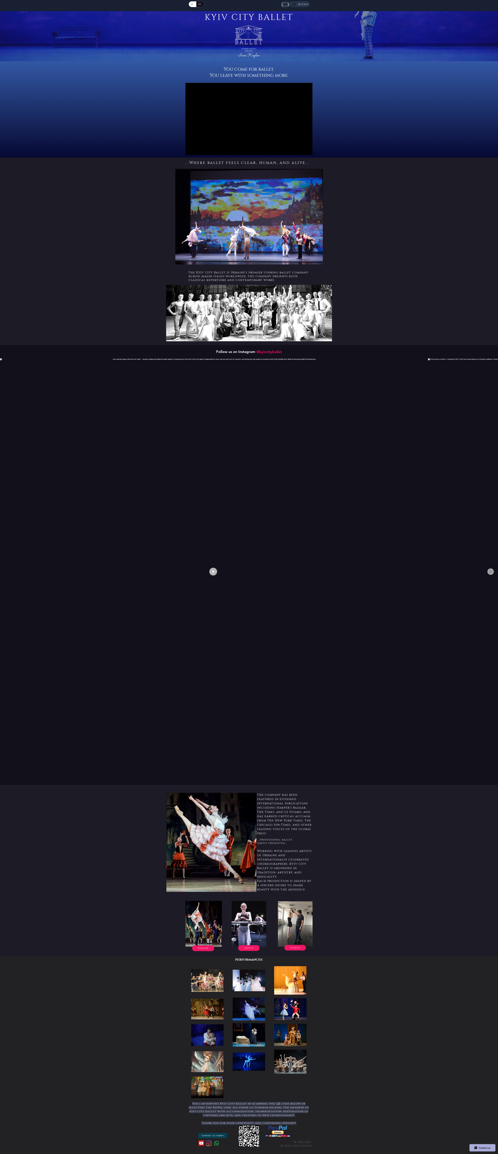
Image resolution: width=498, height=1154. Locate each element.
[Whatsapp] (216, 1143)
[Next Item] (490, 571)
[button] (249, 216)
